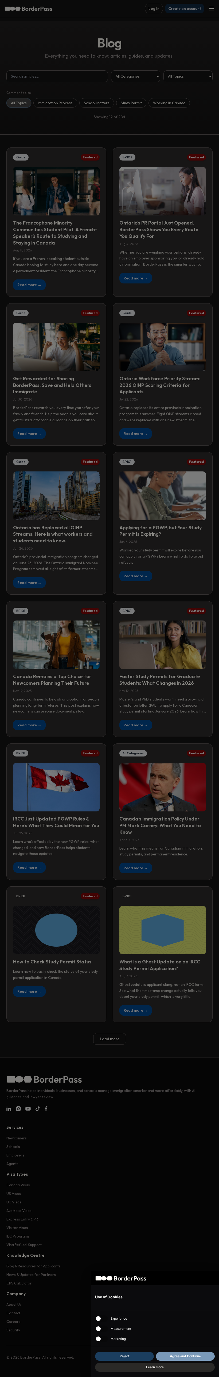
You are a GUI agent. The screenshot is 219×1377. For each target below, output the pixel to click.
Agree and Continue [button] (185, 1356)
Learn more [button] (155, 1367)
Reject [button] (125, 1356)
